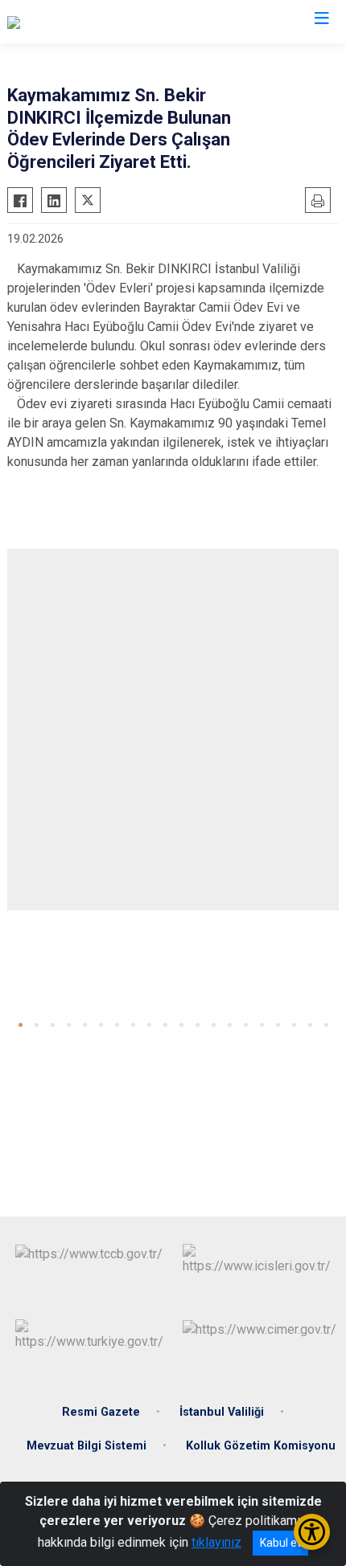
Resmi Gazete (101, 1412)
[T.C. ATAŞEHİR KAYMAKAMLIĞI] (95, 21)
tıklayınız (216, 1542)
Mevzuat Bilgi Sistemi (86, 1446)
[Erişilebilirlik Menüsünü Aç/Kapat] (312, 1532)
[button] (21, 1025)
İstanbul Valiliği (221, 1412)
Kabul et (280, 1542)
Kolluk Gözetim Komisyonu (261, 1446)
